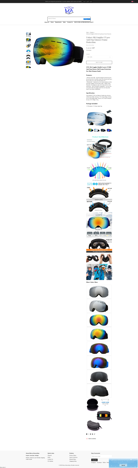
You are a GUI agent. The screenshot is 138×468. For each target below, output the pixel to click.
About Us (46, 22)
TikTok (104, 462)
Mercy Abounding (90, 45)
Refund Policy (72, 459)
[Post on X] (89, 434)
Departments (58, 22)
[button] (94, 434)
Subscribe (94, 459)
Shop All (49, 455)
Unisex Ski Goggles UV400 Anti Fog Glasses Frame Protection (98, 39)
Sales (64, 22)
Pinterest (109, 462)
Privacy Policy (72, 455)
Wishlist (51, 461)
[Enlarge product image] (58, 50)
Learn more (124, 463)
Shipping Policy (73, 461)
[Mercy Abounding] (69, 10)
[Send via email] (92, 434)
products (92, 32)
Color (88, 54)
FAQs (49, 457)
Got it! (123, 465)
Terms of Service (73, 457)
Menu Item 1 (3, 467)
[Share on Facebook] (87, 434)
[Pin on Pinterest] (90, 434)
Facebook (99, 462)
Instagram (93, 462)
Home (52, 22)
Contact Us (70, 22)
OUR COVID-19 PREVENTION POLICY (84, 22)
